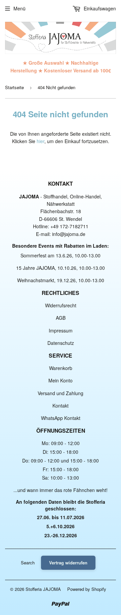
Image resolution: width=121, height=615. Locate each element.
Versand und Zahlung (60, 393)
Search (28, 562)
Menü (19, 8)
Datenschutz (60, 343)
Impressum (61, 330)
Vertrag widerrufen (68, 562)
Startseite (14, 87)
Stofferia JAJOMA (43, 589)
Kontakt (60, 405)
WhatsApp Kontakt (60, 418)
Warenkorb (60, 368)
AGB (61, 317)
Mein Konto (60, 380)
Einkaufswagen (99, 8)
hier (40, 141)
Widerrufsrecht (60, 305)
